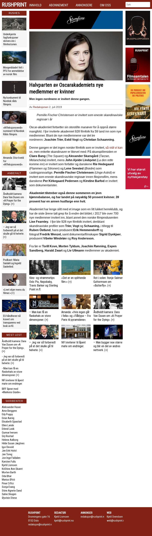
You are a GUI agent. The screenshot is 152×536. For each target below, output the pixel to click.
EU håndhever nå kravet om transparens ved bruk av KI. (12, 321)
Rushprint (14, 4)
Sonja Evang (8, 487)
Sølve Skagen (9, 494)
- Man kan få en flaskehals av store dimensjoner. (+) (12, 372)
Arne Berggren (9, 410)
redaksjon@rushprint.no (40, 524)
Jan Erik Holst (9, 450)
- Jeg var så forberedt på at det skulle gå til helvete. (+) (13, 360)
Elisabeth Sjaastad (12, 421)
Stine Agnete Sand (12, 490)
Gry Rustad (8, 436)
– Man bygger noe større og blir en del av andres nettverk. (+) (107, 346)
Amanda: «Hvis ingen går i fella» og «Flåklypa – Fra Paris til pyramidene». (76, 316)
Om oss (105, 5)
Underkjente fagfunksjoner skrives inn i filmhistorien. (10, 39)
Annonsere (84, 5)
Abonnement (58, 5)
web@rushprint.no (116, 520)
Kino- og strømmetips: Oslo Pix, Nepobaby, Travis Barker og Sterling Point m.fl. (43, 283)
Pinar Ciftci (8, 483)
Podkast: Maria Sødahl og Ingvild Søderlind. (12, 263)
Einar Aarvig (8, 418)
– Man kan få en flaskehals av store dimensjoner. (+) (40, 316)
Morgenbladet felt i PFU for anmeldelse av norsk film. (13, 71)
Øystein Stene (9, 498)
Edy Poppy (7, 414)
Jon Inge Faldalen (11, 458)
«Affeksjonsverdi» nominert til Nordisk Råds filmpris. (13, 131)
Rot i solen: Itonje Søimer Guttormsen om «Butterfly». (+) (108, 281)
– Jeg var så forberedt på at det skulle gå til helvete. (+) (13, 232)
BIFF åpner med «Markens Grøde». (11, 390)
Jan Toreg (7, 454)
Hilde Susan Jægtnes (13, 443)
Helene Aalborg (10, 439)
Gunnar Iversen (10, 432)
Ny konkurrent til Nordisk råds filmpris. (12, 101)
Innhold (35, 5)
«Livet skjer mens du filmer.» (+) (14, 291)
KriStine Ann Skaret (12, 469)
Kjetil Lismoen (9, 465)
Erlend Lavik (8, 429)
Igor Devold (8, 447)
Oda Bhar (6, 476)
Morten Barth (9, 472)
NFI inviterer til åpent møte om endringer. (13, 382)
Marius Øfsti (8, 479)
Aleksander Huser (11, 407)
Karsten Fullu (9, 461)
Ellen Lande (8, 425)
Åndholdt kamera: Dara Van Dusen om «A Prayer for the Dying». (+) (13, 199)
